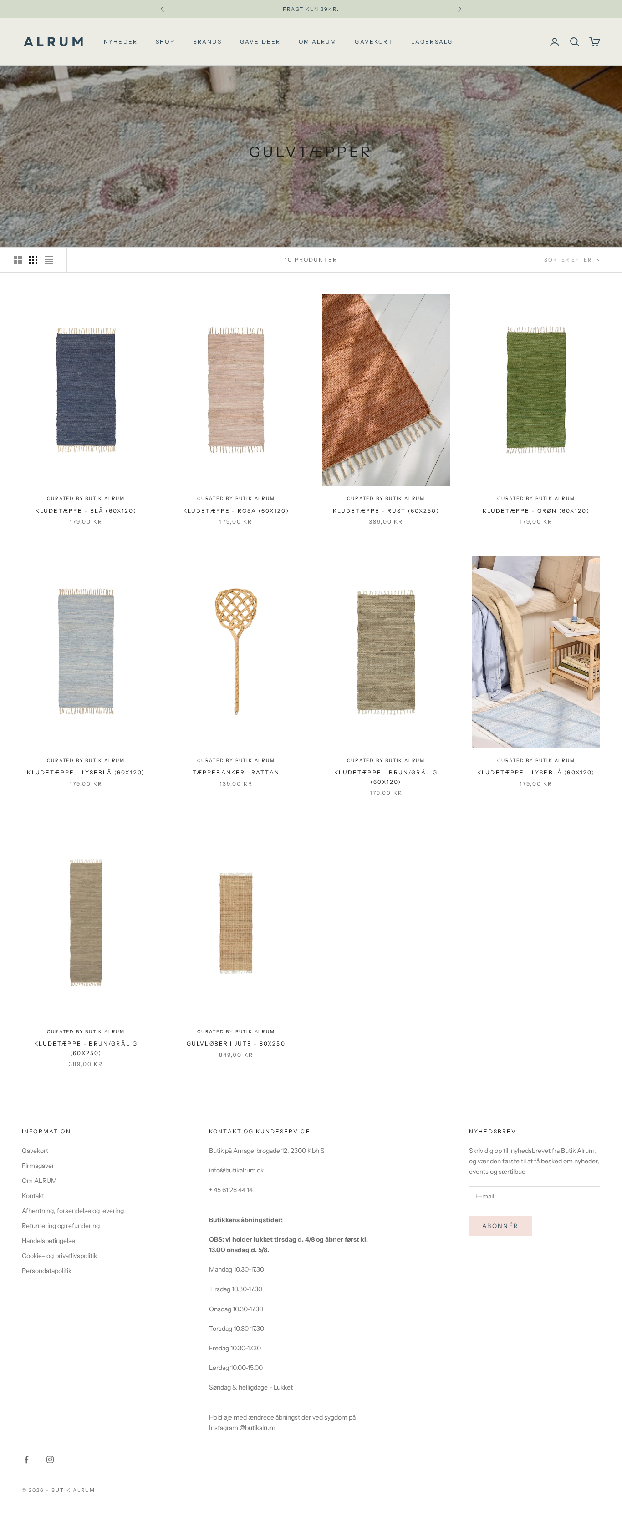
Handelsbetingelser (49, 1241)
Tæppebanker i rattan (236, 772)
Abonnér (500, 1225)
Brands (207, 41)
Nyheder (121, 41)
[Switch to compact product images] (49, 260)
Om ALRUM (39, 1181)
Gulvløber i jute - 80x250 (236, 1043)
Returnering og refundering (61, 1226)
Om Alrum (317, 41)
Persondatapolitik (46, 1271)
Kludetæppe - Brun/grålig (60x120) (386, 777)
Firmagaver (38, 1166)
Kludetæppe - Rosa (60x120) (236, 510)
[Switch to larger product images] (18, 260)
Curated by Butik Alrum (86, 498)
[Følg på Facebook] (26, 1459)
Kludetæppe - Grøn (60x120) (536, 510)
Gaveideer (260, 41)
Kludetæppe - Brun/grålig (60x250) (86, 1048)
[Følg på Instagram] (50, 1459)
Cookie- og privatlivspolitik (59, 1256)
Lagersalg (432, 41)
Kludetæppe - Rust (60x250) (386, 510)
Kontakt (33, 1196)
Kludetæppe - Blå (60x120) (86, 510)
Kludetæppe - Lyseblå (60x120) (86, 772)
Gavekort (374, 41)
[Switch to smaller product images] (33, 260)
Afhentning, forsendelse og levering (73, 1211)
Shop (165, 41)
